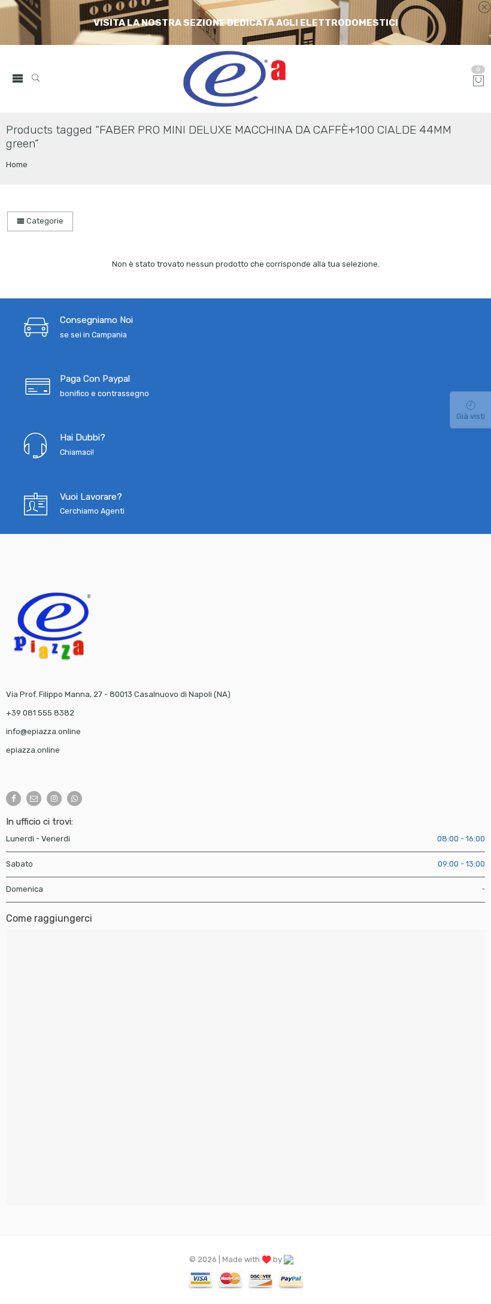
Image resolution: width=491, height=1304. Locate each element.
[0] (478, 81)
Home (17, 164)
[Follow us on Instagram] (54, 798)
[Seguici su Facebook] (13, 798)
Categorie (44, 220)
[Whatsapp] (74, 798)
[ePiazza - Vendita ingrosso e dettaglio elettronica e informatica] (275, 78)
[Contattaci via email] (33, 798)
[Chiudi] (484, 8)
